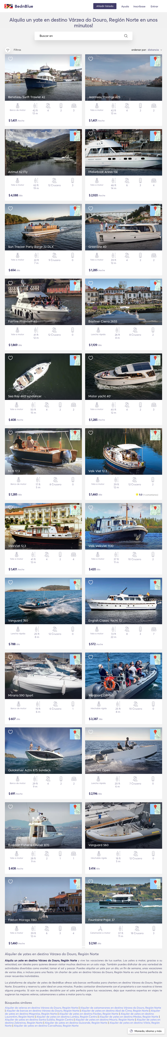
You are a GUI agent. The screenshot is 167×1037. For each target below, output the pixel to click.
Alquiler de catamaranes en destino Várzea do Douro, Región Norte (120, 1007)
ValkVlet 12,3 (17, 546)
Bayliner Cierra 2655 (102, 321)
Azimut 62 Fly (18, 172)
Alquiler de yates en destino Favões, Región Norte (88, 1013)
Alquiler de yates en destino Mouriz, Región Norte (104, 1019)
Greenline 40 (97, 247)
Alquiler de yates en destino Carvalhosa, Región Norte (46, 1025)
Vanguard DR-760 (101, 695)
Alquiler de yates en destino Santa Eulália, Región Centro (39, 1019)
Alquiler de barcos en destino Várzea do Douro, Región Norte (42, 1010)
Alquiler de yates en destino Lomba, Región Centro (66, 1016)
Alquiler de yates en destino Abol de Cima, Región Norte (115, 1010)
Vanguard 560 (98, 845)
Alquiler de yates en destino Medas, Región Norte (128, 1016)
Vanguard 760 (18, 620)
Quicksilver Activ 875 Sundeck (29, 770)
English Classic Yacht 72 (105, 620)
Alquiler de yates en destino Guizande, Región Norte (76, 1022)
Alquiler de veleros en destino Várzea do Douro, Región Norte (41, 1007)
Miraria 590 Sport (20, 695)
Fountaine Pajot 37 (101, 920)
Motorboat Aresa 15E (103, 172)
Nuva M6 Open (99, 770)
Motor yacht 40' (99, 396)
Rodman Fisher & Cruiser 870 (28, 845)
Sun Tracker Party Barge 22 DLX (31, 247)
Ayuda (125, 6)
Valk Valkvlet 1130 (101, 546)
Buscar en (46, 36)
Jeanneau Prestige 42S (104, 97)
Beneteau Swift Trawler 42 (26, 97)
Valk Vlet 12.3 (97, 471)
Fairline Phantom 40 (22, 321)
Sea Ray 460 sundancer (25, 396)
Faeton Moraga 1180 (22, 920)
